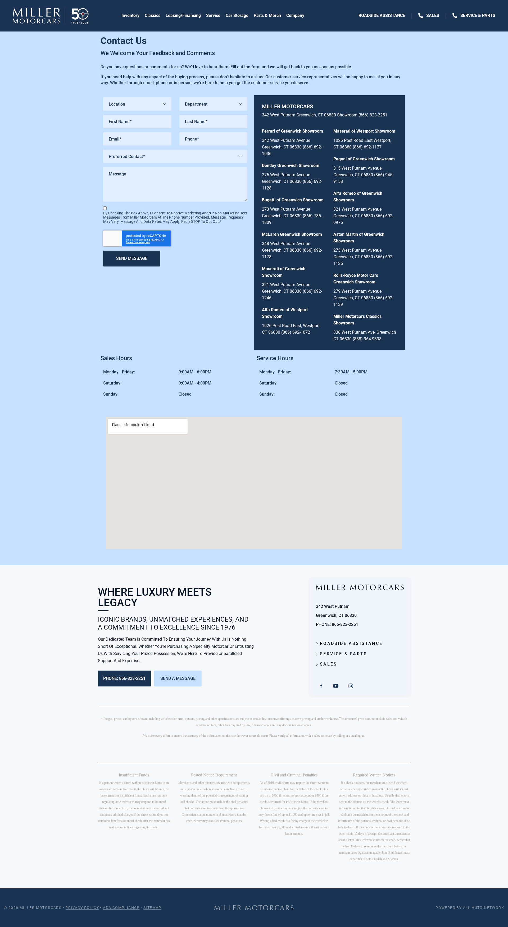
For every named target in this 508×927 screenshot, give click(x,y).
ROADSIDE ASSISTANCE (350, 643)
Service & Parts (477, 15)
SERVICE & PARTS (342, 653)
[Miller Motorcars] (51, 16)
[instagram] (351, 685)
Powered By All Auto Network (470, 908)
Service (213, 15)
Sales (432, 15)
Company (295, 15)
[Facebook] (321, 685)
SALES (327, 664)
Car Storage (237, 15)
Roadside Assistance (382, 15)
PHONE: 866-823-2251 (124, 678)
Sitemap (152, 908)
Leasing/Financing (183, 15)
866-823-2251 (345, 624)
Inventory (130, 15)
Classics (152, 15)
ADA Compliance (121, 908)
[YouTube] (336, 685)
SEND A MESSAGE (178, 678)
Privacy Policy (82, 908)
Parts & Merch (267, 15)
